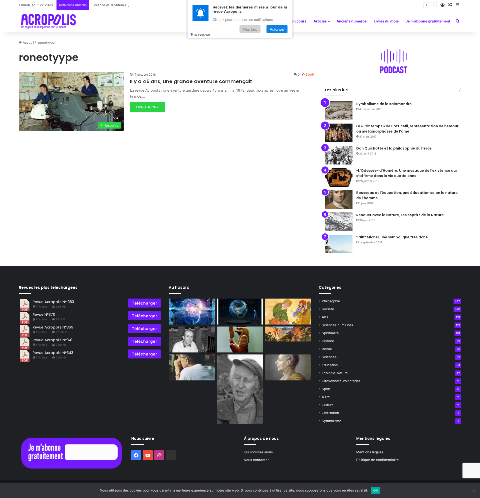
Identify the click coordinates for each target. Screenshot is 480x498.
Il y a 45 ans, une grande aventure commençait (191, 81)
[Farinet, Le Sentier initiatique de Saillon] (240, 389)
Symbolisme (331, 421)
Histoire (328, 341)
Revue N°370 (44, 314)
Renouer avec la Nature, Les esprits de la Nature (400, 214)
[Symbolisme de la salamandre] (338, 110)
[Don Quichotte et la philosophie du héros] (338, 155)
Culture (328, 405)
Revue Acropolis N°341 (52, 339)
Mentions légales (369, 452)
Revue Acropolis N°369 (53, 327)
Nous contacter (256, 460)
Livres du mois (386, 21)
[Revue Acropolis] (48, 21)
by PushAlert (202, 34)
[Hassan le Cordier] (288, 312)
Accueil (28, 42)
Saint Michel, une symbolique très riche (392, 237)
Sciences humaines (337, 325)
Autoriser (277, 29)
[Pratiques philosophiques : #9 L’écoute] (192, 367)
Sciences (329, 357)
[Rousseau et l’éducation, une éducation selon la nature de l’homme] (338, 199)
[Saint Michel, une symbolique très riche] (338, 244)
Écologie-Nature (335, 373)
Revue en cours (293, 21)
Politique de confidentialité (377, 460)
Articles (320, 21)
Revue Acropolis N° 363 (53, 301)
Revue (327, 349)
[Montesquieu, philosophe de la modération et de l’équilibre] (288, 367)
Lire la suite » (147, 107)
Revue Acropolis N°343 (53, 352)
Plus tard (250, 29)
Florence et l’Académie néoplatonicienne (123, 5)
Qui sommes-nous (258, 452)
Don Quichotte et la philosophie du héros (394, 148)
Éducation (330, 365)
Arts (325, 317)
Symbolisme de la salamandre (384, 103)
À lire (326, 397)
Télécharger (144, 303)
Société (328, 309)
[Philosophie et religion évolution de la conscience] (240, 339)
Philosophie (331, 301)
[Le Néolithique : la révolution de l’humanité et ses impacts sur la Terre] (240, 312)
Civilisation (330, 413)
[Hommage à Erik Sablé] (192, 339)
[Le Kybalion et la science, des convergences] (192, 312)
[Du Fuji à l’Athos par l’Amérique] (288, 334)
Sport (326, 389)
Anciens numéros (351, 21)
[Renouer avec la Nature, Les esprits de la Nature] (338, 221)
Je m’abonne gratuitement (428, 21)
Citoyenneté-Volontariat (341, 381)
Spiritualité (330, 333)
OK (375, 490)
